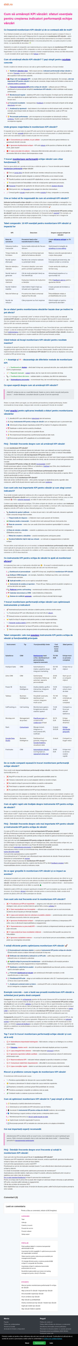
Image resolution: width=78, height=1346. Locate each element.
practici (14, 410)
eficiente (60, 186)
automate (28, 596)
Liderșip (23, 1222)
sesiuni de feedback (23, 1024)
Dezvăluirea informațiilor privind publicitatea (53, 1326)
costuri (27, 373)
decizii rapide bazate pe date (38, 1117)
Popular (6, 1322)
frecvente (27, 189)
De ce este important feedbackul (15, 1177)
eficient (7, 561)
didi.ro (8, 4)
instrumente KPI (23, 87)
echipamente (27, 999)
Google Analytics (39, 743)
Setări (51, 1343)
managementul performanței (24, 1140)
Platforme (13, 589)
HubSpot (46, 466)
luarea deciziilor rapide (11, 852)
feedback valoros (59, 280)
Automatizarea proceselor (20, 379)
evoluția (43, 192)
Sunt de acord (39, 1343)
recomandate (40, 464)
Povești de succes (27, 1228)
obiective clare (22, 71)
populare (35, 635)
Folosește (13, 87)
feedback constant (57, 863)
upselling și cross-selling (57, 248)
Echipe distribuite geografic (66, 729)
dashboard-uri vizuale (25, 973)
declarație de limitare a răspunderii (14, 1329)
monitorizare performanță (25, 159)
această (20, 133)
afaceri (50, 613)
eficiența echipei (60, 239)
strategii (54, 186)
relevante (24, 79)
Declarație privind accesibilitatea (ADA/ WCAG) (54, 1331)
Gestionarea (38, 656)
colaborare (37, 723)
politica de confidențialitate (53, 1338)
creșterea (11, 119)
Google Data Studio (10, 739)
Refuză (27, 1343)
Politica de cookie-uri (46, 1322)
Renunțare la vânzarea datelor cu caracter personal (55, 1329)
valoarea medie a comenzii (17, 83)
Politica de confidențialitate (12, 1324)
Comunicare (24, 727)
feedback (40, 103)
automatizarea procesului (22, 847)
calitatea (51, 906)
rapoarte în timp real (40, 754)
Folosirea (14, 1047)
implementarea (13, 332)
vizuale (22, 192)
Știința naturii (25, 1234)
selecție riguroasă (24, 499)
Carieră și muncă (26, 1225)
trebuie (36, 54)
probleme (49, 482)
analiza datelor (21, 623)
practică (56, 213)
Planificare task (39, 718)
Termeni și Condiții (9, 1326)
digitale (24, 367)
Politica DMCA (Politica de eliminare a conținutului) (55, 1324)
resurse (27, 858)
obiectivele (11, 105)
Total (22, 1219)
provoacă (50, 1051)
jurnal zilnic (18, 173)
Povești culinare (26, 1231)
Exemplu (17, 73)
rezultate (66, 59)
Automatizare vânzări (41, 749)
